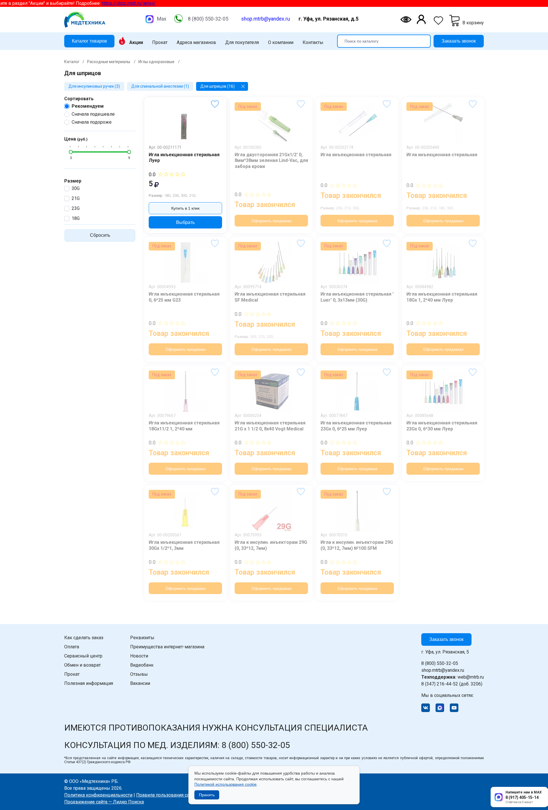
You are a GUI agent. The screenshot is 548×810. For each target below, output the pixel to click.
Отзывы (139, 674)
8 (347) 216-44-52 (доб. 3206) (451, 684)
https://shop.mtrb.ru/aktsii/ (96, 3)
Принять (207, 795)
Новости (139, 656)
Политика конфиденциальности (98, 795)
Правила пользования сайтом (168, 795)
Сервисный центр (83, 656)
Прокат (160, 42)
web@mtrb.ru (452, 677)
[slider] (71, 152)
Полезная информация (88, 683)
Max (161, 19)
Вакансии (140, 683)
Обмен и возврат (82, 665)
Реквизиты (142, 637)
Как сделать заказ (83, 637)
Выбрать (185, 222)
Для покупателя (242, 42)
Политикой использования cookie (225, 784)
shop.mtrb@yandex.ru (265, 19)
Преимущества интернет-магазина (167, 646)
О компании (280, 42)
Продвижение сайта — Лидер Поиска (104, 802)
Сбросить (100, 235)
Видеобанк (142, 665)
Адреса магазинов (196, 42)
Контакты (313, 42)
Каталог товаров (89, 40)
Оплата (71, 646)
